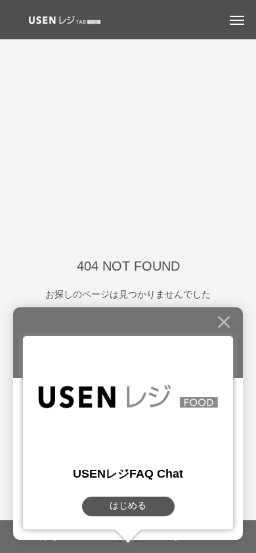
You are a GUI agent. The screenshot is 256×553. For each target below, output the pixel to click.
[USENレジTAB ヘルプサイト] (62, 19)
